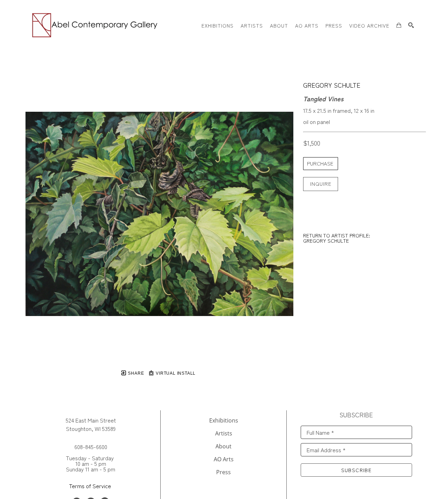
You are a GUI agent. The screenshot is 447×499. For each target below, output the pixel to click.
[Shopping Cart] (398, 25)
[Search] (411, 25)
